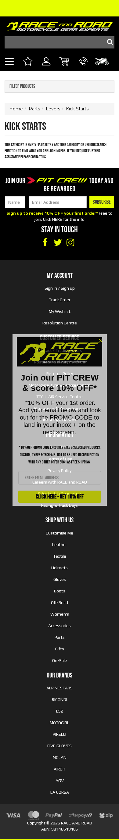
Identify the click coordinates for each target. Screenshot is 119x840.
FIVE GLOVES (59, 745)
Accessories (59, 625)
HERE (57, 219)
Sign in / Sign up (60, 288)
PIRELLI (59, 734)
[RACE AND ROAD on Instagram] (70, 243)
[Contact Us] (83, 68)
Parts (60, 637)
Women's (59, 614)
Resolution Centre (59, 322)
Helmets (59, 567)
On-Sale (59, 660)
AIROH (59, 769)
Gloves (59, 579)
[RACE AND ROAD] (59, 24)
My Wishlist (59, 311)
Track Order (59, 299)
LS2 (59, 711)
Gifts (59, 648)
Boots (59, 590)
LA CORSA (59, 792)
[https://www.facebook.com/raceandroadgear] (45, 243)
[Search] (108, 42)
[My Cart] (65, 62)
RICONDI (59, 699)
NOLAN (60, 757)
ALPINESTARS (59, 687)
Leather (59, 544)
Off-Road (59, 602)
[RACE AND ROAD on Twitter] (58, 243)
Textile (59, 556)
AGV (60, 780)
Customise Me (59, 533)
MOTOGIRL (59, 722)
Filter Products (22, 86)
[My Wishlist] (27, 62)
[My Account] (46, 68)
